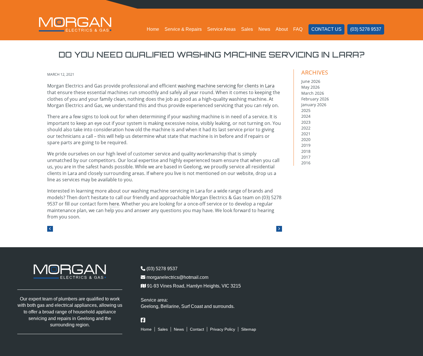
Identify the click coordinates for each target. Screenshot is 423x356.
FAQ (297, 29)
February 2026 (315, 99)
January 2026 (313, 104)
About (282, 29)
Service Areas (221, 29)
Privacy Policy (222, 329)
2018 (305, 151)
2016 (305, 162)
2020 (305, 139)
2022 (305, 128)
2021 (305, 133)
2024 (305, 116)
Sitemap (248, 329)
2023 (305, 122)
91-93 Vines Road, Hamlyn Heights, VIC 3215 (193, 285)
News (264, 29)
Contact (197, 329)
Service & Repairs (183, 29)
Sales (247, 29)
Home (153, 29)
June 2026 (310, 81)
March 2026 (312, 93)
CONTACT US (326, 29)
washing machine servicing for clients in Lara (226, 86)
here (114, 204)
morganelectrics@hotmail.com (176, 277)
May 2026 (310, 87)
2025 (305, 110)
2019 (305, 145)
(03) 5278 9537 (365, 29)
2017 (305, 157)
